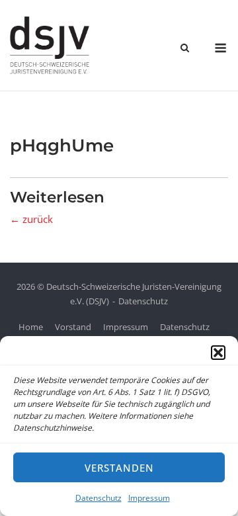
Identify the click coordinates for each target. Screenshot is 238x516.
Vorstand (73, 327)
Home (31, 327)
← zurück (31, 219)
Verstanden (119, 467)
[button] (218, 352)
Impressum (149, 497)
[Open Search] (184, 49)
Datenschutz (98, 497)
